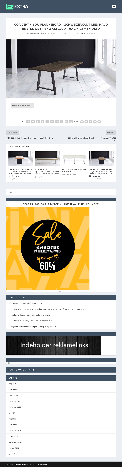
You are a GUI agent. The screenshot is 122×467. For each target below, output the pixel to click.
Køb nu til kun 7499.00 (22, 105)
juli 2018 (11, 454)
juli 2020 (11, 413)
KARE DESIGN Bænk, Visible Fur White (74, 170)
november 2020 (14, 407)
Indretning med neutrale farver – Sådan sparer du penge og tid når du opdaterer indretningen (48, 309)
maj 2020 (12, 419)
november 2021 (14, 401)
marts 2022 (13, 395)
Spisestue (76, 33)
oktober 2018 (13, 436)
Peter (38, 33)
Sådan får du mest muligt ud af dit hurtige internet (30, 321)
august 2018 (13, 448)
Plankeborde (67, 33)
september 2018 (15, 442)
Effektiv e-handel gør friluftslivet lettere (25, 303)
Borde (59, 33)
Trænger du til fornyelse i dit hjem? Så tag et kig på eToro (33, 326)
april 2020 (12, 425)
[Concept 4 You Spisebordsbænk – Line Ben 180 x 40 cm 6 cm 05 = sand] (47, 158)
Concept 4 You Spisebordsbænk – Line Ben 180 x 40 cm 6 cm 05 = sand (47, 171)
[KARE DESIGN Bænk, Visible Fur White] (74, 158)
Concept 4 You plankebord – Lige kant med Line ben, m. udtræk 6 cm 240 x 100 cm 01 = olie (20, 172)
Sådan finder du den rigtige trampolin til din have (29, 315)
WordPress (42, 464)
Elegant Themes (21, 464)
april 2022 (12, 389)
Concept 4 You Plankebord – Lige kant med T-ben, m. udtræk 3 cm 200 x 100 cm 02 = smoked (100, 172)
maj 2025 (12, 384)
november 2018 (14, 430)
